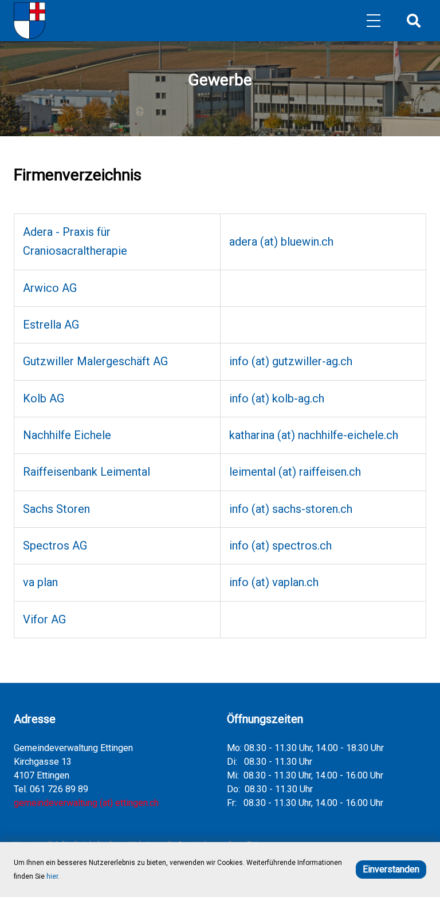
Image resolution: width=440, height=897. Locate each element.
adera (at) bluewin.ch (281, 241)
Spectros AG (55, 545)
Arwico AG (50, 288)
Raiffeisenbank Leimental (86, 472)
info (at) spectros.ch (280, 545)
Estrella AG (51, 324)
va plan (40, 582)
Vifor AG (44, 619)
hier (52, 876)
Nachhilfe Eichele (67, 435)
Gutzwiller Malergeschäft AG (95, 361)
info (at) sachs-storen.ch (290, 509)
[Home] (29, 20)
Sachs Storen (56, 509)
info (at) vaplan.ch (274, 582)
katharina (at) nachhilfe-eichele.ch (313, 435)
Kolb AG (43, 398)
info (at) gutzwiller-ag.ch (290, 361)
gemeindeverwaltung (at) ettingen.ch (86, 802)
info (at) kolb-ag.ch (276, 398)
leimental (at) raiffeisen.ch (295, 472)
